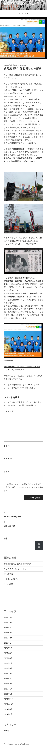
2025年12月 (9, 648)
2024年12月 (9, 694)
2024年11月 (8, 699)
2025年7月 (8, 663)
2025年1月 (8, 689)
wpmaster (22, 65)
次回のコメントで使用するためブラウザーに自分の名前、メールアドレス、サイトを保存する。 (23, 487)
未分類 (6, 730)
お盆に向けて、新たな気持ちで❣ (18, 564)
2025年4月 (8, 679)
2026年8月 (8, 617)
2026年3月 (8, 633)
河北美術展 (8, 574)
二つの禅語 (8, 584)
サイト (6, 471)
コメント (9, 411)
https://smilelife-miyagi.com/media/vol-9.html (22, 366)
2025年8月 (8, 658)
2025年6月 (8, 668)
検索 (6, 538)
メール (8, 459)
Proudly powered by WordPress (16, 744)
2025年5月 (8, 673)
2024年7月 (8, 714)
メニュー (24, 13)
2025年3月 (8, 684)
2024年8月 (8, 709)
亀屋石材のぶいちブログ (21, 3)
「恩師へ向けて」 (11, 579)
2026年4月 (8, 627)
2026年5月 (8, 622)
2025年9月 (8, 653)
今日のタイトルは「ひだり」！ (17, 569)
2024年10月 (9, 704)
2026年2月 (8, 638)
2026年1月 (8, 643)
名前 (7, 446)
